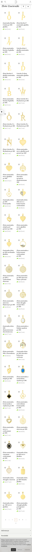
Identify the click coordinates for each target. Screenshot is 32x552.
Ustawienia (27, 549)
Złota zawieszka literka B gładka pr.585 (8, 100)
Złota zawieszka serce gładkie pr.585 (8, 176)
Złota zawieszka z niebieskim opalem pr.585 (22, 378)
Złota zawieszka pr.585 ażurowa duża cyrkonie (22, 277)
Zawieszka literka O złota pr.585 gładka (9, 25)
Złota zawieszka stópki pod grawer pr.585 (8, 227)
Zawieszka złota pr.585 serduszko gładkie (9, 252)
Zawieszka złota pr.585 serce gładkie (22, 454)
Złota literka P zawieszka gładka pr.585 (23, 25)
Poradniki (4, 536)
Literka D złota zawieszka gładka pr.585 (23, 75)
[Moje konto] (30, 2)
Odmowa (20, 549)
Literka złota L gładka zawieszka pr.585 (23, 50)
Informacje (5, 530)
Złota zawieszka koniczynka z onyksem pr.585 (8, 404)
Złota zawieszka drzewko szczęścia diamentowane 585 (22, 178)
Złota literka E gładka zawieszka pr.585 (9, 75)
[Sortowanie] (28, 6)
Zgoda (13, 549)
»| (15, 523)
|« (5, 519)
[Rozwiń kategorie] (2, 2)
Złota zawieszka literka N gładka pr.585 (8, 50)
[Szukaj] (5, 2)
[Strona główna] (16, 2)
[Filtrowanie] (23, 6)
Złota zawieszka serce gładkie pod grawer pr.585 (23, 151)
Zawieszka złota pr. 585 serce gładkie (8, 505)
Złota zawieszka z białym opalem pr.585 (22, 328)
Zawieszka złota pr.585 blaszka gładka (22, 479)
